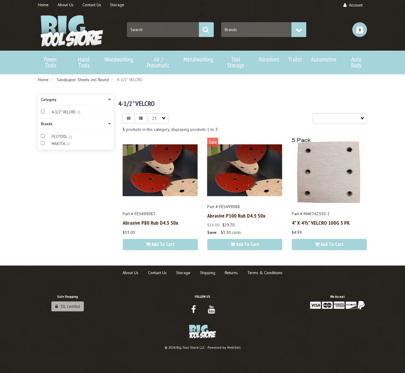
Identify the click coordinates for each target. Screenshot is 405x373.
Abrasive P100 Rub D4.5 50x (236, 215)
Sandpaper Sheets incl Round (83, 79)
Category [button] (48, 99)
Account (355, 5)
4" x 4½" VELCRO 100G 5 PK (321, 222)
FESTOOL (60, 136)
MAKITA (59, 143)
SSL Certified (69, 306)
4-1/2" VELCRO (64, 112)
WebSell (234, 347)
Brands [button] (46, 123)
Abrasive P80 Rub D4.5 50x (150, 222)
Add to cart (163, 244)
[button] (359, 29)
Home (43, 79)
